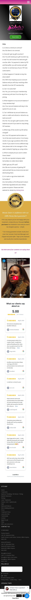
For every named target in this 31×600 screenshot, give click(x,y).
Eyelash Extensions (6, 496)
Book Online (15, 37)
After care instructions (7, 524)
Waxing (3, 498)
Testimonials (4, 516)
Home (3, 490)
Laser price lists (5, 514)
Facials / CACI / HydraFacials (8, 502)
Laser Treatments (6, 500)
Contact (3, 518)
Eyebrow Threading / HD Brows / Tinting (12, 494)
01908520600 (5, 530)
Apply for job (4, 520)
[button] (28, 2)
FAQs (2, 522)
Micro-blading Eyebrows (7, 508)
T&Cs (20, 579)
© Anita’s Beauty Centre (7, 577)
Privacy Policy (5, 579)
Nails (2, 504)
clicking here (20, 190)
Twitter (5, 575)
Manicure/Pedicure (6, 506)
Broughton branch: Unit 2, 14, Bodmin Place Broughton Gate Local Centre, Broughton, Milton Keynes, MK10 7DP (9, 557)
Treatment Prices (5, 512)
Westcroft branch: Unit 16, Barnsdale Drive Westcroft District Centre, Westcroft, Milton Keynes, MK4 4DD (8, 546)
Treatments (4, 492)
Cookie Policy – (14, 579)
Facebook (5, 573)
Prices (2, 510)
